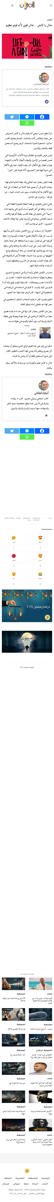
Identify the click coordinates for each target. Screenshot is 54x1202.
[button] (27, 641)
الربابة (35, 1184)
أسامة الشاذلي (41, 84)
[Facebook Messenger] (27, 117)
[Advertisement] (27, 851)
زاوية (26, 1184)
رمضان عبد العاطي (9, 518)
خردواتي (39, 1051)
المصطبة (21, 994)
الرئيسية (18, 518)
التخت (49, 20)
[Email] (47, 102)
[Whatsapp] (27, 123)
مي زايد (44, 346)
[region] (27, 641)
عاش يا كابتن (36, 520)
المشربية (19, 1178)
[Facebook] (42, 117)
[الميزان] (27, 5)
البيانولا (8, 1178)
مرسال (5, 1184)
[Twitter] (12, 117)
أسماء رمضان (26, 518)
